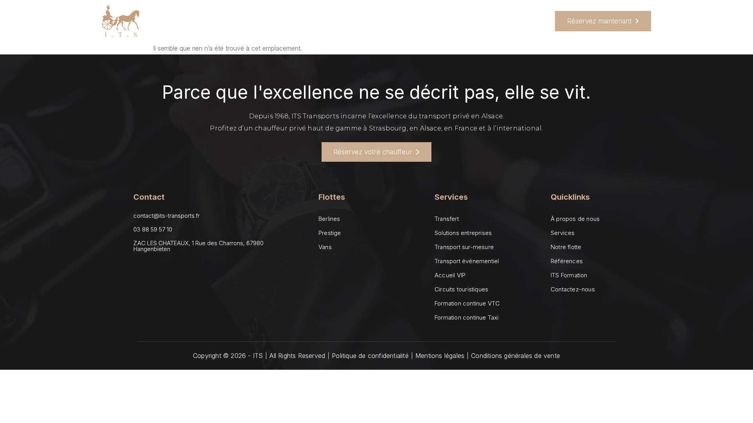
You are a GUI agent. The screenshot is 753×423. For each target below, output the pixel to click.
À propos (230, 21)
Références (376, 21)
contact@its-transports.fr (166, 215)
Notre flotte (326, 21)
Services (272, 21)
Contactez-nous (433, 21)
